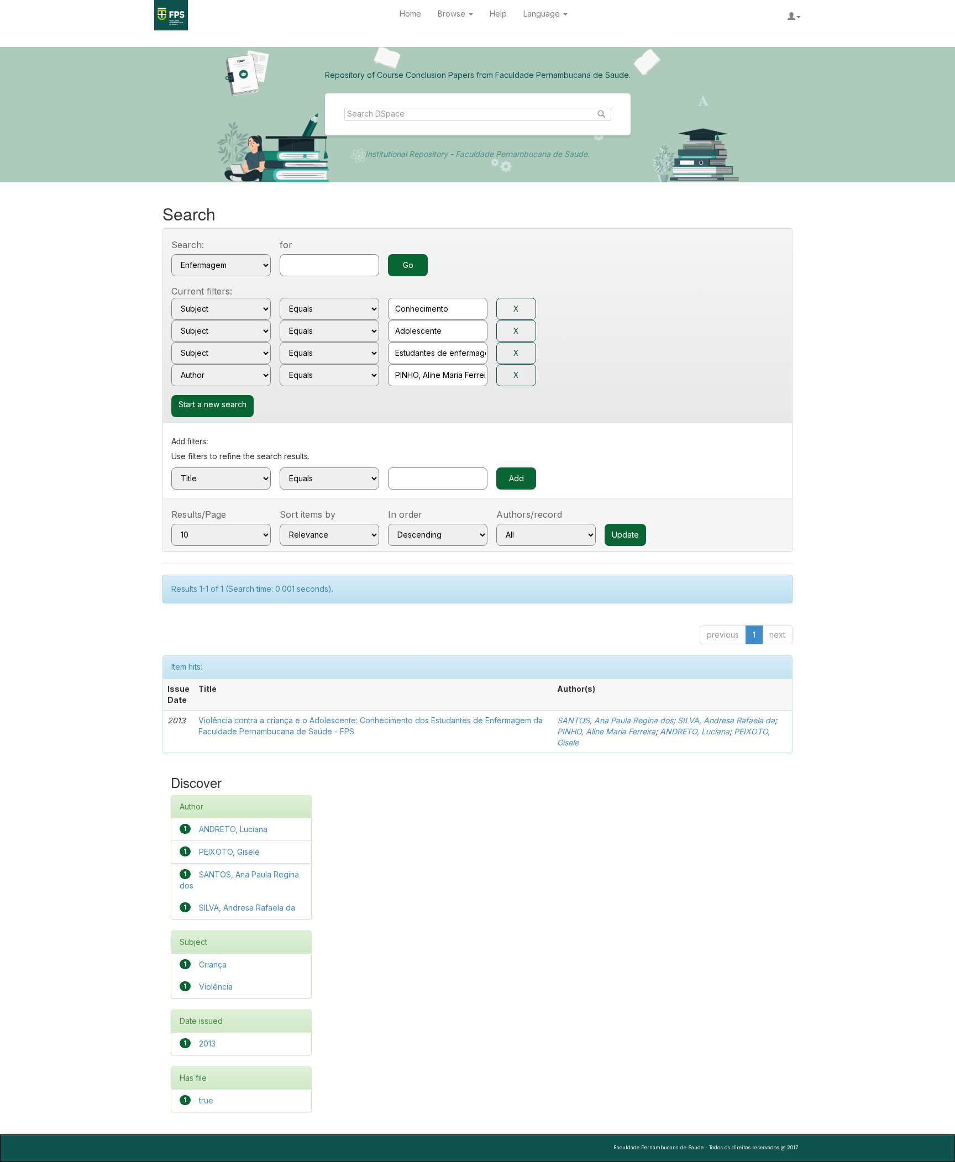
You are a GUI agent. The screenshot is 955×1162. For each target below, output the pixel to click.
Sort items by (307, 514)
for (286, 244)
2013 (207, 1043)
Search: (187, 244)
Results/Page (198, 514)
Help (498, 13)
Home (410, 13)
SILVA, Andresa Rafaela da (726, 720)
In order (405, 514)
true (206, 1100)
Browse (453, 13)
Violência (216, 986)
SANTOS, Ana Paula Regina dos (615, 720)
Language (542, 13)
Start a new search (212, 404)
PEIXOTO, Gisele (229, 851)
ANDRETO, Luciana (695, 731)
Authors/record (529, 514)
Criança (213, 964)
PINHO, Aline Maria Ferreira (606, 731)
